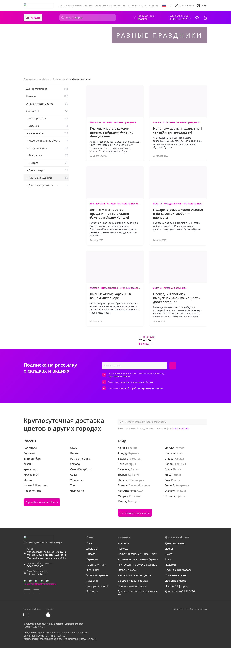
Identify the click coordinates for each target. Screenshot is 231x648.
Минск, (122, 501)
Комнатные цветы (176, 575)
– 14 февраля (47, 155)
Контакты (133, 5)
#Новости (95, 122)
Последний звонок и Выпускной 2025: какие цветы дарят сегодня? (176, 298)
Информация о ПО (97, 586)
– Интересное (47, 133)
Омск (73, 448)
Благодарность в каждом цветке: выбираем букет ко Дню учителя (111, 132)
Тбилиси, (170, 496)
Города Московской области (42, 502)
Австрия (130, 464)
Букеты (169, 554)
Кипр (180, 453)
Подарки (170, 564)
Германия (135, 458)
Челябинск (77, 490)
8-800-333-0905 (181, 428)
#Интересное (97, 203)
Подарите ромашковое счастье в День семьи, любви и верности (178, 213)
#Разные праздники (124, 122)
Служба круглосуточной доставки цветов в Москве (54, 623)
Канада (179, 458)
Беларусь (133, 501)
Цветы (169, 548)
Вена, (121, 464)
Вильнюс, (124, 469)
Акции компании (47, 89)
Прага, (169, 469)
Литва (135, 469)
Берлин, (123, 458)
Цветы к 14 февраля (177, 586)
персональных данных (119, 376)
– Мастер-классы (47, 118)
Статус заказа (186, 5)
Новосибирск (32, 490)
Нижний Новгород (35, 485)
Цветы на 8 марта (175, 580)
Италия (176, 480)
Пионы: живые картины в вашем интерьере (110, 296)
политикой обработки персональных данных (141, 388)
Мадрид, (123, 496)
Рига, (168, 474)
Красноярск (31, 474)
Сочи (73, 474)
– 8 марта (47, 163)
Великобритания (140, 485)
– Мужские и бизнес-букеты (47, 140)
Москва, (170, 448)
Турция (181, 490)
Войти (204, 5)
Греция (132, 448)
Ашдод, (122, 453)
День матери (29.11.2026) (180, 591)
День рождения (174, 543)
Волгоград (30, 448)
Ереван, (122, 474)
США (140, 490)
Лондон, (123, 485)
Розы (168, 559)
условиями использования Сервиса (136, 382)
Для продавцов (102, 5)
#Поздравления (173, 203)
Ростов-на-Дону (80, 458)
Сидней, (170, 485)
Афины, (122, 448)
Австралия (182, 485)
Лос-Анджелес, (127, 490)
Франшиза (92, 570)
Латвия (176, 474)
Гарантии (88, 5)
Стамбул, (170, 490)
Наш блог (92, 580)
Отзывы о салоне (128, 570)
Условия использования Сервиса (138, 559)
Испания (134, 496)
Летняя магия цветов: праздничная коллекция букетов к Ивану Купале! (109, 213)
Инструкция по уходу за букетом (137, 564)
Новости (47, 96)
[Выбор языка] (164, 6)
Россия (179, 448)
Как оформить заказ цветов (134, 575)
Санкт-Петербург (80, 469)
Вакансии (92, 591)
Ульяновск (77, 480)
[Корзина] (205, 17)
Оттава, (169, 458)
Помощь (143, 5)
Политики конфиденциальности (137, 554)
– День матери (47, 170)
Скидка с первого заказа (133, 580)
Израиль (133, 453)
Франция (180, 464)
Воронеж (29, 453)
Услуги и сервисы (97, 575)
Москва (28, 480)
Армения (134, 474)
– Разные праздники (47, 177)
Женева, (123, 480)
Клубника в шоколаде (178, 570)
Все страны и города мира (135, 512)
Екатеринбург (32, 458)
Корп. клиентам (118, 5)
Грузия (181, 496)
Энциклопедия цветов (47, 103)
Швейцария (136, 480)
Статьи (32, 111)
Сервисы (153, 5)
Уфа (72, 485)
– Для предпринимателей (47, 185)
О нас (60, 5)
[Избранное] (197, 17)
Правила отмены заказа (132, 586)
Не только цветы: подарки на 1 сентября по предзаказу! (177, 130)
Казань (28, 464)
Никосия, (170, 453)
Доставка (69, 5)
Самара (75, 464)
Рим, (167, 480)
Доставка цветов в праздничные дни (138, 593)
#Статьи (107, 122)
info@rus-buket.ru (36, 574)
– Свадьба (47, 126)
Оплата (78, 5)
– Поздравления (47, 148)
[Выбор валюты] (171, 6)
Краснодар (30, 469)
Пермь (74, 453)
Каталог (35, 17)
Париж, (169, 464)
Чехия (177, 469)
